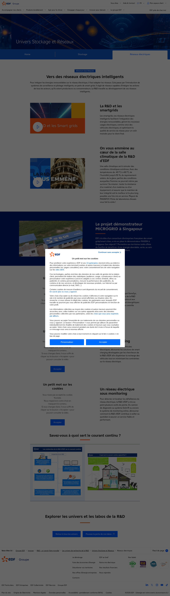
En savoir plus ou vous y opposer (63, 292)
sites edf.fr (60, 270)
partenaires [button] (92, 263)
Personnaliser (67, 342)
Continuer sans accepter (108, 252)
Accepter (103, 342)
